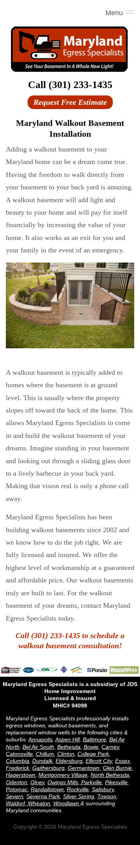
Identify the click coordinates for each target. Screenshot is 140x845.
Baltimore (94, 739)
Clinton (65, 754)
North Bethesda (110, 775)
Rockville (78, 789)
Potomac (17, 789)
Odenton (16, 782)
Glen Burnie (117, 768)
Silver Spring (78, 796)
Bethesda (68, 747)
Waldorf (15, 803)
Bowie (91, 747)
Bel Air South (38, 747)
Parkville (91, 782)
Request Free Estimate (70, 102)
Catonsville (19, 754)
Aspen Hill (67, 739)
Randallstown (47, 789)
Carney (110, 747)
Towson (106, 796)
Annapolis (40, 739)
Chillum (45, 754)
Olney (37, 782)
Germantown (84, 768)
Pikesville (116, 782)
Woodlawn (66, 803)
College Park (93, 754)
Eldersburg (69, 761)
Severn (14, 796)
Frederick (17, 768)
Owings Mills (62, 782)
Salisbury (103, 789)
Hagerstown (20, 775)
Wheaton (38, 803)
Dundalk (42, 761)
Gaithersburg (48, 768)
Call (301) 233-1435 (70, 84)
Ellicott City (99, 761)
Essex (122, 761)
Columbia (17, 761)
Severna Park (43, 796)
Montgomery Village (63, 775)
